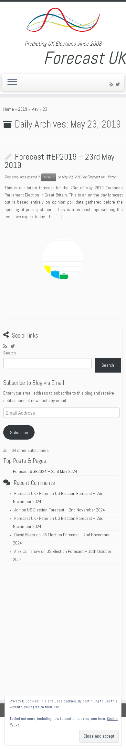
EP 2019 (49, 177)
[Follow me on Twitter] (118, 84)
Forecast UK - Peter (101, 177)
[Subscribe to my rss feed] (112, 84)
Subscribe (19, 432)
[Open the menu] (12, 82)
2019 (22, 109)
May (34, 109)
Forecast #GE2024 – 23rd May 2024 (45, 471)
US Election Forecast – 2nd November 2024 (66, 510)
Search (9, 353)
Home (8, 109)
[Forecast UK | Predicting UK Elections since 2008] (63, 21)
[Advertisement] (63, 630)
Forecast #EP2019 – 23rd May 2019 (59, 161)
